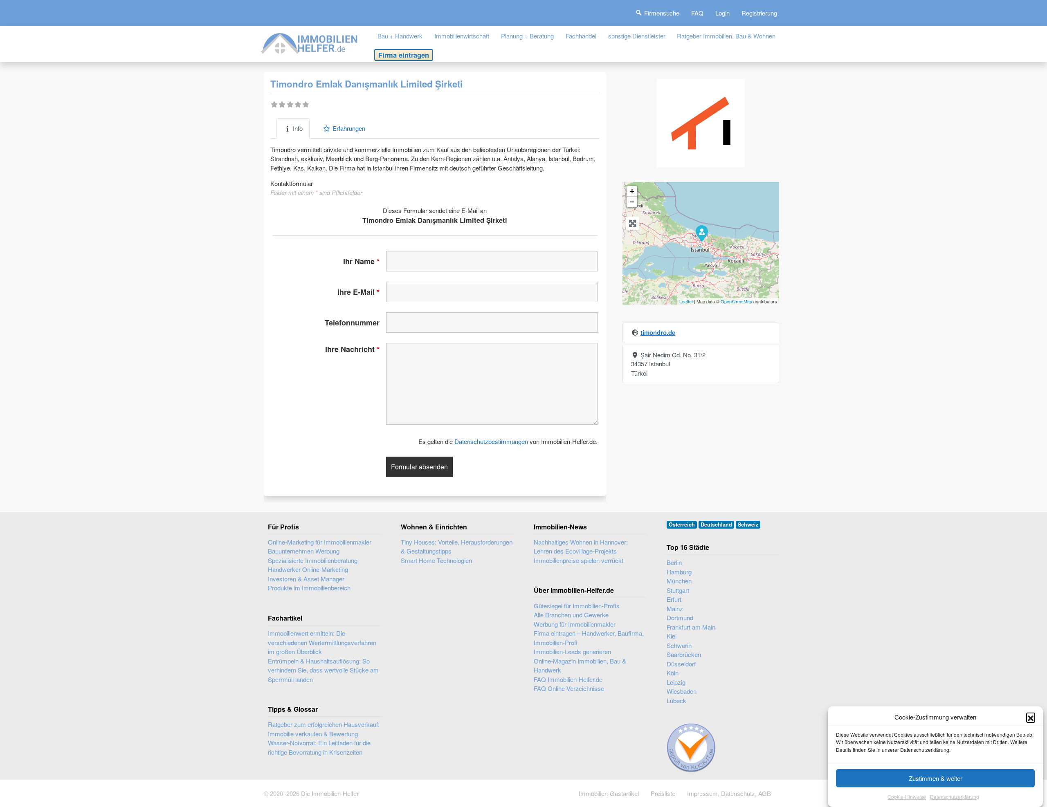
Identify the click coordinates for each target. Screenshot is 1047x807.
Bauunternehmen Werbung (303, 551)
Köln (673, 672)
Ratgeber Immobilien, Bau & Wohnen (726, 35)
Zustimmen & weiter (935, 778)
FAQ (697, 13)
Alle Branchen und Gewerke (571, 614)
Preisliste (663, 793)
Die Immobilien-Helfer (330, 793)
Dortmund (680, 617)
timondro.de (657, 332)
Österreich (682, 524)
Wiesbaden (682, 691)
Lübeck (676, 700)
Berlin (674, 562)
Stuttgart (678, 590)
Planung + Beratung (527, 35)
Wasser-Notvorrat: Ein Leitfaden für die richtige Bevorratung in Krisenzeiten (319, 747)
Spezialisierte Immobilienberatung (312, 560)
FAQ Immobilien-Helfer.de (568, 679)
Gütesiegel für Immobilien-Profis (577, 605)
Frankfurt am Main (691, 627)
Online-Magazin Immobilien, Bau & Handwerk (580, 666)
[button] (1031, 717)
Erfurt (674, 599)
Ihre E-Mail (358, 292)
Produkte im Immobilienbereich (309, 587)
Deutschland (716, 524)
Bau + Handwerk (399, 35)
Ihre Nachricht (352, 349)
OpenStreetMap (736, 301)
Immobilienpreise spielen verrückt (578, 560)
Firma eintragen (403, 55)
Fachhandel (581, 35)
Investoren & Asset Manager (306, 578)
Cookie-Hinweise (906, 796)
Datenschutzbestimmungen (491, 441)
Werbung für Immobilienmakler (575, 624)
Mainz (675, 608)
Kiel (671, 636)
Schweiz (748, 524)
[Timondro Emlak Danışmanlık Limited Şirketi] (701, 233)
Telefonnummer (352, 322)
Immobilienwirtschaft (461, 35)
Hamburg (679, 571)
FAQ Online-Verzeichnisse (569, 688)
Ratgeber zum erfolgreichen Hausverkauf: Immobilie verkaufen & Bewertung (324, 729)
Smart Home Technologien (436, 560)
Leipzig (676, 682)
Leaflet (686, 301)
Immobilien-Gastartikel (609, 793)
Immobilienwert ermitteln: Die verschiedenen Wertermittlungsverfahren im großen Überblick (322, 642)
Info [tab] (298, 128)
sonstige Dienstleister (636, 35)
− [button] (632, 201)
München (679, 580)
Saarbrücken (684, 654)
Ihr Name (361, 261)
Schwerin (679, 645)
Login (722, 13)
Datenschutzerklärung (954, 796)
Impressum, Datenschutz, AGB (729, 793)
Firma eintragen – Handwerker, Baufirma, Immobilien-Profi (589, 638)
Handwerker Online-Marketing (308, 569)
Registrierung (759, 13)
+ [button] (632, 191)
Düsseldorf (681, 663)
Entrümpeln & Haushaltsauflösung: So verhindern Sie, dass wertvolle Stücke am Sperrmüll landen (323, 670)
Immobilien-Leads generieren (572, 651)
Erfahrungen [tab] (349, 128)
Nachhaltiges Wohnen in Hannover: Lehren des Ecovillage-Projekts (581, 547)
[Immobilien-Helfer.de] (310, 42)
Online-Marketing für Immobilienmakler (319, 542)
